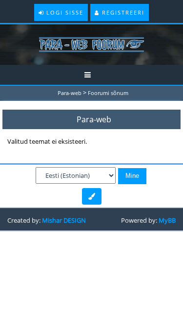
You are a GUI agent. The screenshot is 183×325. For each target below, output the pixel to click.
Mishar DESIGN (64, 220)
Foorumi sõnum (108, 92)
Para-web (69, 92)
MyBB (167, 220)
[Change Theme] (92, 196)
